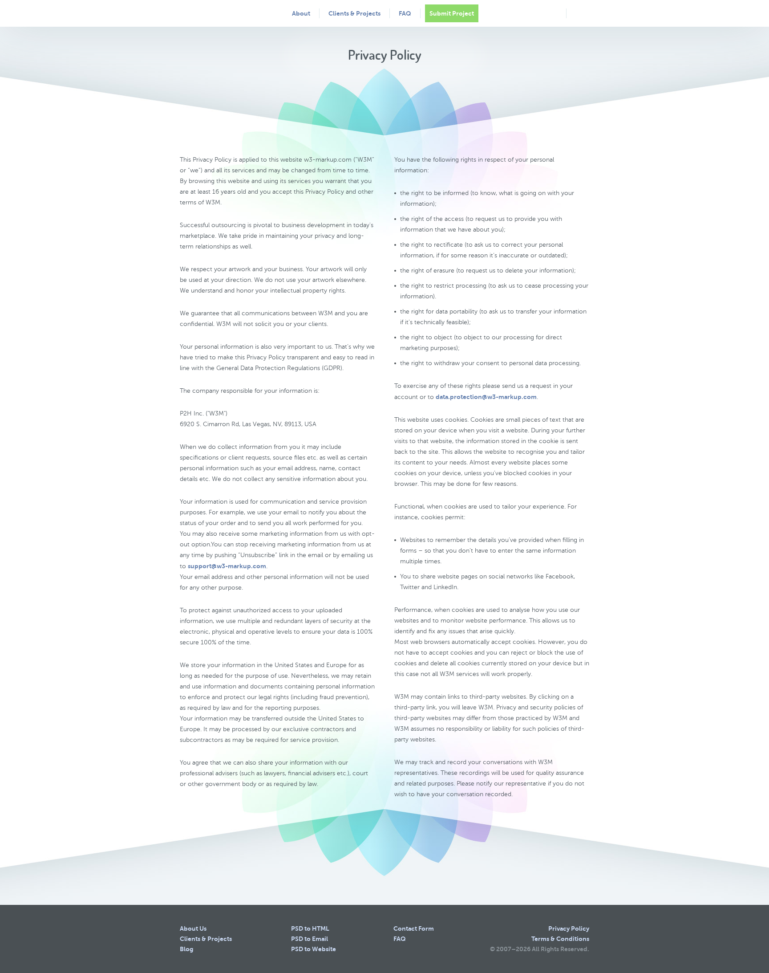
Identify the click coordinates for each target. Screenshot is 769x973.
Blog (186, 949)
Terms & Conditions (560, 938)
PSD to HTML (310, 928)
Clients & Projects (354, 13)
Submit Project (451, 13)
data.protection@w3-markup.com (486, 396)
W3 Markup (215, 13)
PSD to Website (313, 949)
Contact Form (413, 928)
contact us (552, 13)
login (580, 12)
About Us (193, 928)
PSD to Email (309, 938)
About (301, 13)
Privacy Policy (568, 928)
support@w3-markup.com (227, 566)
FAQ (405, 13)
